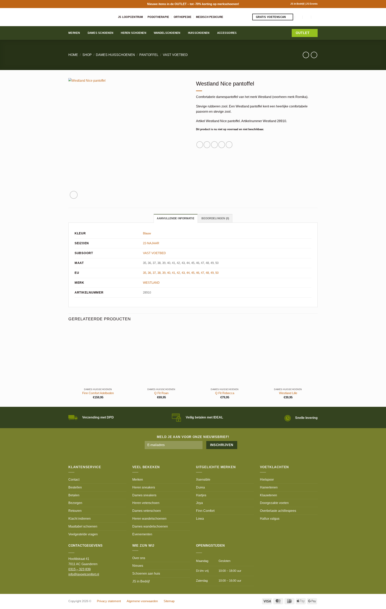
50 (217, 272)
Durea (200, 487)
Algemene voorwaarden (142, 601)
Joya (199, 503)
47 (202, 272)
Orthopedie (183, 17)
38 (159, 272)
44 (188, 272)
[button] (299, 17)
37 (154, 272)
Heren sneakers (143, 487)
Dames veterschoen (146, 510)
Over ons (138, 558)
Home (73, 55)
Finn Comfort (205, 510)
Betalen (73, 495)
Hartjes (201, 495)
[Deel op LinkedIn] (229, 144)
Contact (73, 479)
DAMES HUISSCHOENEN (115, 55)
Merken (74, 32)
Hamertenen (269, 487)
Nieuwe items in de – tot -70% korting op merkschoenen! (193, 4)
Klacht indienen (79, 518)
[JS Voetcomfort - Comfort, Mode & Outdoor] (90, 17)
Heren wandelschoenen (149, 518)
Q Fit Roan (161, 393)
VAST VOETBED (175, 55)
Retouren (75, 510)
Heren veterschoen (145, 503)
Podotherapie (158, 17)
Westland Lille (288, 393)
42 (178, 272)
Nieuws (137, 565)
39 (163, 272)
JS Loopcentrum (130, 17)
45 (192, 272)
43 (183, 272)
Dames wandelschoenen (150, 526)
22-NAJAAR (151, 243)
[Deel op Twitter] (207, 144)
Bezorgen (75, 503)
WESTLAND (151, 282)
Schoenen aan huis (146, 573)
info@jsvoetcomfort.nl (83, 574)
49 (212, 272)
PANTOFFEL (148, 55)
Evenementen (142, 534)
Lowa (200, 518)
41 (173, 272)
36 (149, 272)
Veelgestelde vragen (83, 534)
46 (197, 272)
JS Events (312, 3)
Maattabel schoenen (82, 526)
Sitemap (169, 601)
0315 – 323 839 (79, 569)
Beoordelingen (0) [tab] (215, 218)
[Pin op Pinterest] (221, 144)
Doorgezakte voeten (274, 503)
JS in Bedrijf (297, 3)
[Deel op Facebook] (199, 144)
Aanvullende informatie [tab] (175, 218)
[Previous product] (314, 55)
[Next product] (306, 55)
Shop (87, 55)
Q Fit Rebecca (224, 393)
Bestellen (75, 487)
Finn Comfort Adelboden (98, 393)
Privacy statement (109, 601)
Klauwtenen (268, 495)
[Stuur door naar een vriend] (214, 144)
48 (207, 272)
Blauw (147, 233)
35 (144, 272)
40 (168, 272)
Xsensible (203, 479)
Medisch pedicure (209, 17)
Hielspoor (267, 479)
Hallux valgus (269, 518)
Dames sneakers (144, 495)
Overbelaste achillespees (278, 510)
